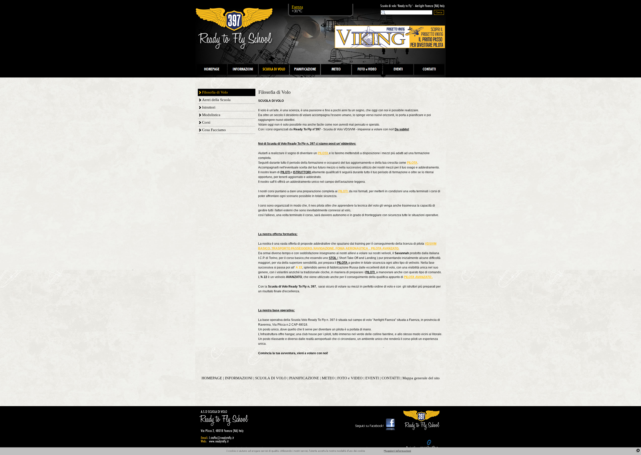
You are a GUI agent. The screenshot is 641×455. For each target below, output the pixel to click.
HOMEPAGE (212, 378)
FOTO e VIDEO (350, 378)
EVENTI (372, 378)
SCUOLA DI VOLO (270, 378)
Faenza (297, 7)
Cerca (439, 12)
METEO (328, 378)
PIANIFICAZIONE (304, 378)
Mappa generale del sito (421, 378)
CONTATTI (391, 378)
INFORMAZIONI (238, 378)
